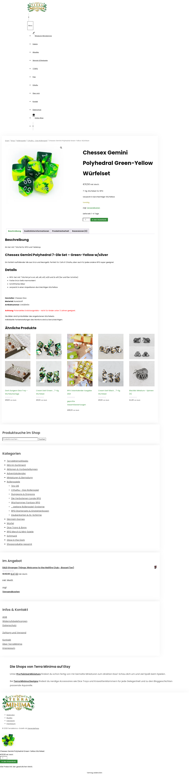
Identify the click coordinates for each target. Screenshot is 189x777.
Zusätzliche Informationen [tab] (36, 231)
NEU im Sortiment (16, 465)
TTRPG (35, 69)
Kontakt (35, 101)
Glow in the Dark (16, 540)
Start (7, 141)
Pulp (34, 77)
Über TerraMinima (12, 644)
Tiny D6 (15, 485)
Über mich (36, 93)
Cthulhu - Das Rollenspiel (37, 141)
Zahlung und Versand (14, 632)
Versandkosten (93, 208)
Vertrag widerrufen (94, 773)
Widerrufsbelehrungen (14, 621)
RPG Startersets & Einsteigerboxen (30, 510)
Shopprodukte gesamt (19, 544)
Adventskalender (16, 473)
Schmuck (12, 535)
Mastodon (11, 715)
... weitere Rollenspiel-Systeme (28, 506)
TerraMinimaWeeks (17, 460)
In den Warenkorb (99, 220)
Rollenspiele (21, 141)
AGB (4, 617)
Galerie (35, 44)
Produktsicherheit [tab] (60, 231)
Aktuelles (36, 52)
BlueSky (9, 718)
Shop (13, 141)
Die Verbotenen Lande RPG (26, 498)
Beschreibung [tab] (14, 231)
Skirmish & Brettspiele (40, 60)
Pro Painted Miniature (28, 674)
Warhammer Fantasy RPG (25, 502)
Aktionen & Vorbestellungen (22, 469)
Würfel (10, 523)
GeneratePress (33, 728)
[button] (61, 148)
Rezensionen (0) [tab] (79, 231)
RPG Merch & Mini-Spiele (20, 531)
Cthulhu (35, 85)
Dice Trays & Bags (17, 527)
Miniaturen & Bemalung (20, 477)
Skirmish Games (16, 519)
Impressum (8, 648)
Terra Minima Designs (26, 681)
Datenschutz (37, 110)
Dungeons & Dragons (23, 494)
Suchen (42, 439)
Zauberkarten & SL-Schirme (26, 515)
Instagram (11, 721)
